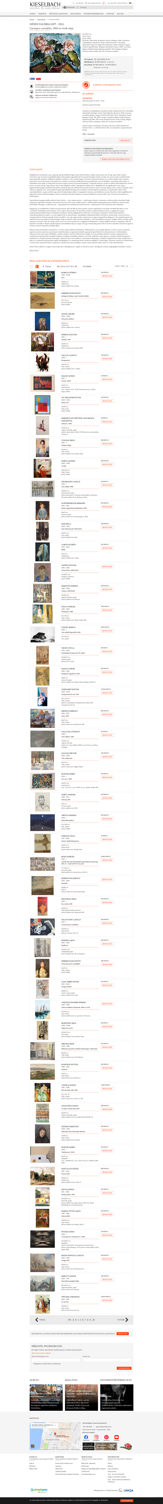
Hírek (110, 1463)
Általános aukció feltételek (91, 105)
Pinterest (106, 1440)
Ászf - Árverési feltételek (116, 1474)
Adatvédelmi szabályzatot (52, 1364)
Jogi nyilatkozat (113, 1469)
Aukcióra (58, 1466)
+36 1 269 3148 (79, 3)
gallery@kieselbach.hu (94, 3)
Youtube (116, 1440)
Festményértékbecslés (94, 14)
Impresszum (112, 1471)
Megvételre (59, 1469)
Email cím (86, 1356)
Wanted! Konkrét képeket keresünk (67, 1474)
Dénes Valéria (41, 19)
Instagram (96, 1440)
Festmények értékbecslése (64, 1463)
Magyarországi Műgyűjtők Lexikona (94, 1469)
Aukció (32, 14)
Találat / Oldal (120, 266)
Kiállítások (76, 14)
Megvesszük (33, 1469)
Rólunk (120, 14)
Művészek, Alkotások (58, 14)
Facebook (86, 1440)
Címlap (32, 19)
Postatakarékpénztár (88, 1474)
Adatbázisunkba (60, 1471)
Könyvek (110, 14)
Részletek (104, 1500)
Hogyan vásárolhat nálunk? (117, 1477)
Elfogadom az (47, 1364)
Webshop (42, 14)
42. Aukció (88, 59)
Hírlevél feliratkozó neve (40, 1356)
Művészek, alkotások (88, 1463)
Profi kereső (86, 1471)
